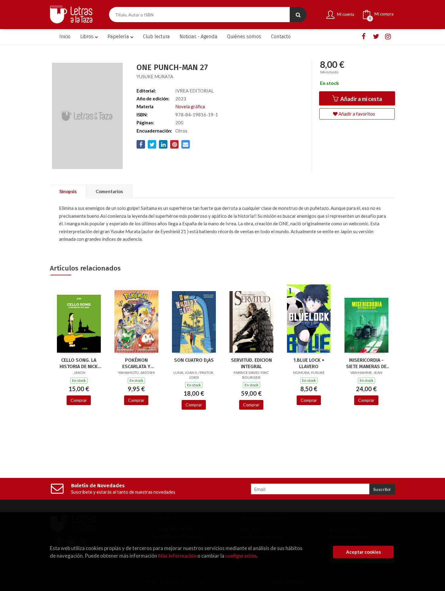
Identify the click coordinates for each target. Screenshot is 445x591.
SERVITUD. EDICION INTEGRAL (251, 363)
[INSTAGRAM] (388, 37)
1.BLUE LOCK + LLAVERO (309, 363)
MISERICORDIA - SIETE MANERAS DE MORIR (366, 363)
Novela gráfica (190, 106)
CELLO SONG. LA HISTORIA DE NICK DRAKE (79, 363)
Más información (177, 555)
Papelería (118, 36)
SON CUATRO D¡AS (194, 360)
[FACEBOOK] (364, 37)
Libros (87, 36)
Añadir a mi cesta (360, 99)
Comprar (79, 400)
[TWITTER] (376, 37)
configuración (240, 555)
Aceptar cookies (363, 552)
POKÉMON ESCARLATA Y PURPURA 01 (136, 363)
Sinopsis (68, 191)
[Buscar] (298, 14)
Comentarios (109, 191)
